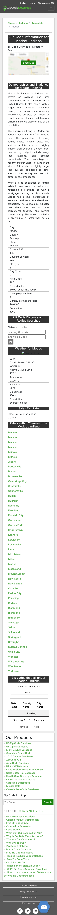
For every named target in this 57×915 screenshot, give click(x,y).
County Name (27, 705)
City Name (40, 705)
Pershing (13, 598)
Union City (14, 651)
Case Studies (13, 829)
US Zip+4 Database (17, 746)
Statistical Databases (18, 782)
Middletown (15, 554)
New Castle (14, 578)
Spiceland (14, 632)
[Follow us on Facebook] (20, 910)
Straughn (13, 642)
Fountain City (16, 515)
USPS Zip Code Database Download (27, 869)
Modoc (12, 564)
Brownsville (15, 476)
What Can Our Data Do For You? (24, 832)
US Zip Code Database (18, 743)
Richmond (14, 607)
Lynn (11, 549)
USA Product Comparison (20, 816)
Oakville (13, 588)
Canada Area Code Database (22, 789)
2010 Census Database (19, 756)
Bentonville (14, 466)
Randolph (37, 23)
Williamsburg (16, 661)
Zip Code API (13, 759)
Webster (13, 656)
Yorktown (13, 671)
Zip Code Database (17, 846)
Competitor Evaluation (18, 826)
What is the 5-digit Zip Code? (23, 865)
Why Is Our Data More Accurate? (24, 836)
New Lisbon (15, 583)
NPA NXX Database (17, 766)
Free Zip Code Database (19, 852)
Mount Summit (16, 573)
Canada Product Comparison (22, 819)
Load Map (28, 62)
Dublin (12, 495)
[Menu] (51, 8)
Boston (12, 471)
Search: (28, 692)
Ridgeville (14, 617)
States (11, 23)
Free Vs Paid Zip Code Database (25, 855)
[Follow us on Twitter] (28, 910)
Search (48, 802)
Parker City (14, 593)
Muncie (12, 432)
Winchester (15, 666)
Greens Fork (15, 525)
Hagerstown (15, 530)
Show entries (28, 686)
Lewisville (14, 539)
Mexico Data (13, 785)
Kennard (13, 534)
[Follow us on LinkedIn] (36, 910)
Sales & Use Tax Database (20, 772)
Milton (11, 559)
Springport (14, 637)
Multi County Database (19, 749)
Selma (11, 627)
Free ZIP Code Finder (17, 822)
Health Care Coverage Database (24, 776)
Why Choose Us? (16, 842)
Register (23, 3)
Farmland (13, 510)
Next (36, 726)
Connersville (15, 490)
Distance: (13, 327)
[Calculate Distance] (10, 342)
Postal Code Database (18, 849)
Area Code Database (17, 763)
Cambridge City (17, 481)
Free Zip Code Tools (18, 859)
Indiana (23, 23)
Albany (12, 461)
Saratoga (13, 622)
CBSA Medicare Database (20, 779)
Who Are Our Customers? (20, 839)
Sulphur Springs (17, 646)
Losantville (14, 544)
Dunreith (13, 500)
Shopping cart (46, 3)
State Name (14, 705)
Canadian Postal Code (18, 753)
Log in (32, 3)
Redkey (12, 603)
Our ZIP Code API (15, 862)
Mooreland (14, 568)
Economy (13, 505)
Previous (23, 726)
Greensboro (15, 520)
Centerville (14, 486)
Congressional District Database (24, 769)
